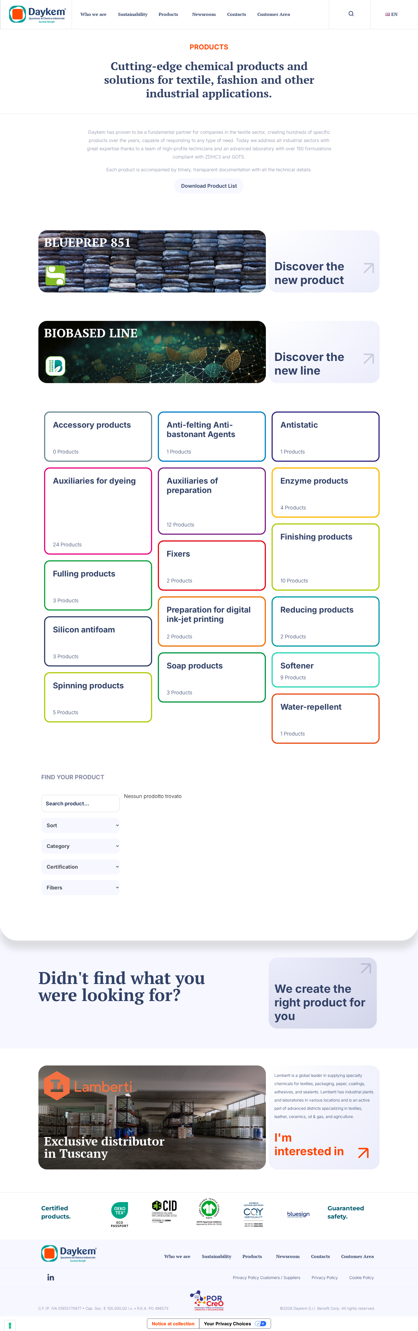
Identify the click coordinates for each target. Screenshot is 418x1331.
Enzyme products (314, 481)
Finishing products (316, 537)
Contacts (236, 14)
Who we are (93, 14)
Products (168, 14)
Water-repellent (311, 707)
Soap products (195, 665)
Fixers (178, 554)
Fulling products (84, 573)
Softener (297, 665)
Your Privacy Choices (227, 1323)
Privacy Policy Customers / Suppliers (266, 1277)
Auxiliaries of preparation (192, 485)
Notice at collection (173, 1323)
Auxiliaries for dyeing (94, 481)
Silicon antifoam (84, 629)
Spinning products (88, 685)
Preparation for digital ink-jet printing (209, 614)
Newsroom (204, 14)
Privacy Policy (325, 1277)
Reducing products (317, 610)
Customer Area (273, 14)
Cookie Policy (361, 1277)
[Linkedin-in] (50, 1277)
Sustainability (132, 14)
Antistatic (299, 425)
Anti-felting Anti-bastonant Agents (201, 429)
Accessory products (92, 425)
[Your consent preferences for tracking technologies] (10, 1325)
